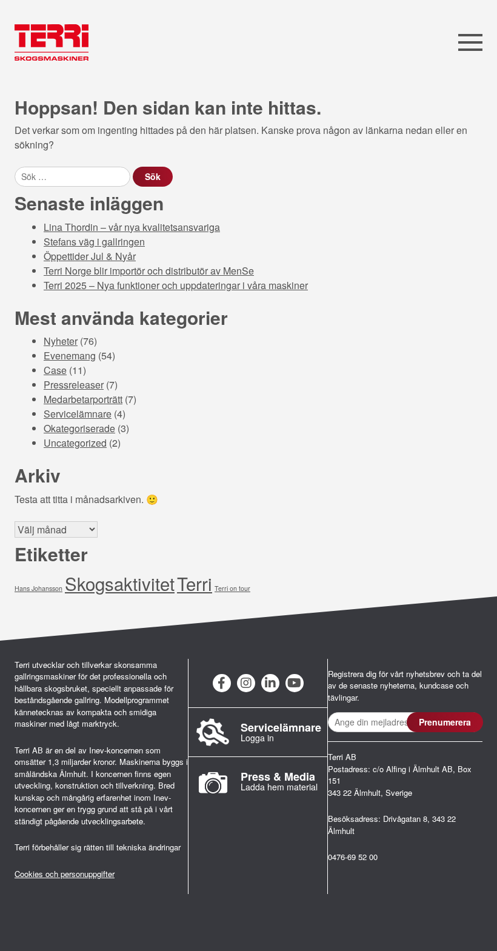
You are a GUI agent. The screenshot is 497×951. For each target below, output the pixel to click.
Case (55, 370)
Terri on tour (232, 588)
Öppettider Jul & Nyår (90, 256)
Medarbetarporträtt (83, 399)
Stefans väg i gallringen (94, 242)
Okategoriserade (79, 428)
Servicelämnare (78, 414)
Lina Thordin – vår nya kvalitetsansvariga (132, 227)
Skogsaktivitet (120, 583)
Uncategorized (75, 443)
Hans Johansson (38, 588)
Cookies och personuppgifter (65, 873)
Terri (194, 583)
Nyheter (61, 341)
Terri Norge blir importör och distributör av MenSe (149, 271)
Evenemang (70, 355)
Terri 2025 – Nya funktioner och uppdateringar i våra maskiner (176, 285)
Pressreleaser (74, 385)
